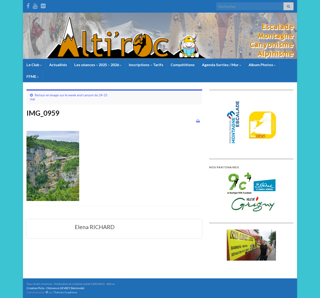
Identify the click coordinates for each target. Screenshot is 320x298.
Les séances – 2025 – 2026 (97, 64)
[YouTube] (35, 5)
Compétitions (183, 64)
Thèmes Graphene (65, 292)
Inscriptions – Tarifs (146, 64)
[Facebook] (28, 5)
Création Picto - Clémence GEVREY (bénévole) (55, 288)
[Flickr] (43, 5)
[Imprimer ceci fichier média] (198, 121)
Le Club (33, 64)
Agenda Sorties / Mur (220, 64)
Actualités (58, 64)
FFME (31, 76)
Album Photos (261, 64)
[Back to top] (309, 287)
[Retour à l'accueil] (160, 36)
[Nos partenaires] (251, 192)
